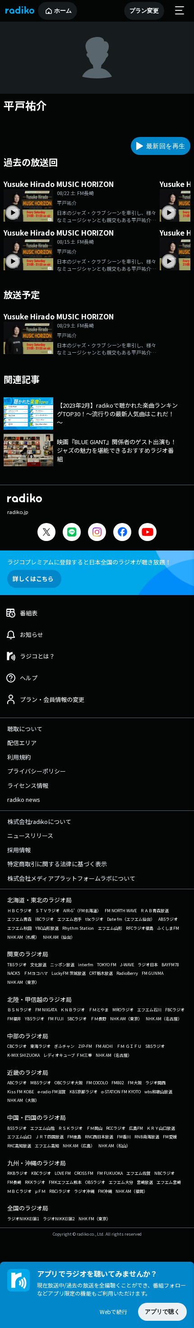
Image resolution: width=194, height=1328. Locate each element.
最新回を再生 (165, 146)
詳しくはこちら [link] (33, 578)
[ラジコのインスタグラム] (97, 532)
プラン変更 (144, 10)
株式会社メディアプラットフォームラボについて (71, 878)
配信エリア (22, 742)
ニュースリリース (30, 835)
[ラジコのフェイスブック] (122, 533)
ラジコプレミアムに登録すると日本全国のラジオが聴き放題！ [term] (89, 562)
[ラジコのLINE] (72, 533)
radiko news (23, 799)
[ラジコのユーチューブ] (148, 533)
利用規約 (19, 757)
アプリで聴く (162, 1311)
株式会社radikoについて (39, 821)
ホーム (63, 10)
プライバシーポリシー (36, 771)
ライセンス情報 (27, 785)
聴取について (24, 728)
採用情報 (19, 850)
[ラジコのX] (46, 533)
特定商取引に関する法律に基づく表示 (57, 864)
